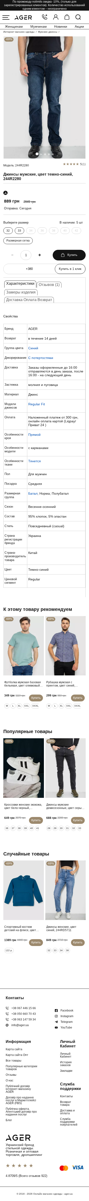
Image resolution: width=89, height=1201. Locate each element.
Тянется (34, 461)
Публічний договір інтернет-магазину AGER (18, 1089)
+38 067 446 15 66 (23, 1008)
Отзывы (11, 1074)
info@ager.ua (20, 1025)
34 (31, 230)
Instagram (67, 1016)
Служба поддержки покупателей (68, 1122)
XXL (26, 705)
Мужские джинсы (47, 31)
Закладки (66, 1070)
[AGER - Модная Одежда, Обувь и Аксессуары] (23, 17)
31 (67, 828)
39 (25, 828)
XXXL (35, 705)
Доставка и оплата (67, 1112)
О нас (9, 1080)
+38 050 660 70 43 (23, 1013)
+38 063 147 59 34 (23, 1019)
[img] (44, 97)
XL (19, 705)
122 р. (9, 950)
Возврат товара (65, 1103)
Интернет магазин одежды (18, 31)
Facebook (67, 1010)
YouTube (66, 1027)
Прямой (34, 434)
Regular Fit (36, 404)
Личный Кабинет (65, 1055)
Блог (9, 1120)
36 (42, 230)
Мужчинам (38, 26)
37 (13, 828)
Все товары (13, 1060)
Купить (72, 255)
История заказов (66, 1064)
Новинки (60, 26)
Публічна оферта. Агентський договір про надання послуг (21, 1111)
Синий (33, 348)
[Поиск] (78, 17)
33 (19, 230)
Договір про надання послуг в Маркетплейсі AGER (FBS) (21, 1100)
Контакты (66, 1096)
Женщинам (14, 26)
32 (8, 230)
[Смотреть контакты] (44, 17)
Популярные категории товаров (21, 1068)
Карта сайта (14, 1049)
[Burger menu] (5, 17)
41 (37, 828)
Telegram (67, 1021)
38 (53, 230)
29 (55, 828)
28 (48, 828)
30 (61, 828)
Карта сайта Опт (17, 1055)
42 (76, 230)
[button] (37, 153)
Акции (79, 26)
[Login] (55, 17)
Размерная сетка (18, 240)
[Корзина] (67, 17)
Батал (32, 493)
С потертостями (40, 358)
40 (65, 230)
